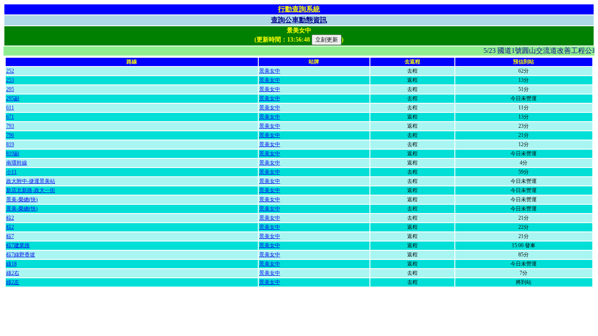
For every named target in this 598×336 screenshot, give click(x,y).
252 (10, 71)
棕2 (10, 218)
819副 (12, 153)
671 (10, 117)
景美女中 (269, 71)
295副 (12, 98)
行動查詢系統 (299, 9)
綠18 (11, 264)
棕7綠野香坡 (20, 255)
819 (10, 144)
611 (10, 108)
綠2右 (12, 273)
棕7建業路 (18, 245)
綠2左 (12, 282)
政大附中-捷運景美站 (30, 181)
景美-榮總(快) (22, 199)
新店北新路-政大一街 (30, 190)
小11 (11, 172)
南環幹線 (16, 163)
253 (10, 80)
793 (10, 126)
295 (10, 89)
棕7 (10, 236)
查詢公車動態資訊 (299, 20)
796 (10, 135)
